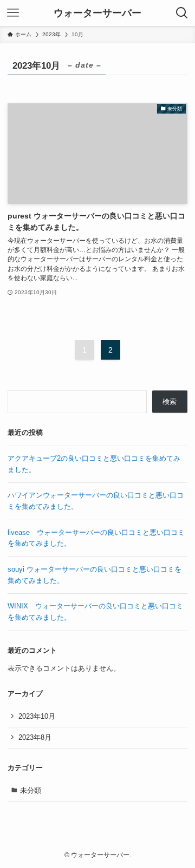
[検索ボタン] (182, 13)
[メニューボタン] (13, 13)
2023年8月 (34, 737)
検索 (169, 401)
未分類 (30, 790)
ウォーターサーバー (97, 13)
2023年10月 (36, 716)
